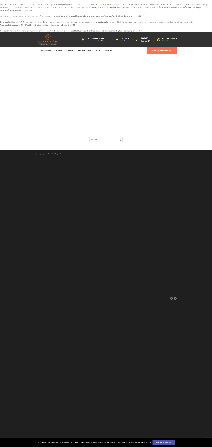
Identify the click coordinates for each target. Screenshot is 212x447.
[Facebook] (171, 298)
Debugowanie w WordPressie (103, 7)
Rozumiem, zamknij (163, 442)
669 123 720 (145, 41)
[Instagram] (175, 298)
